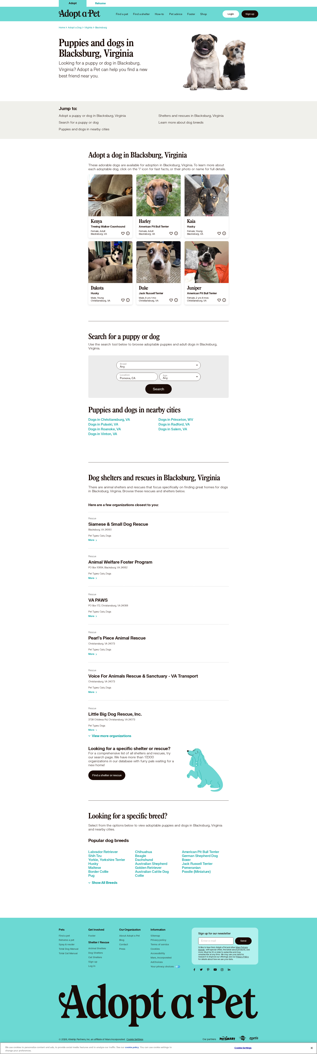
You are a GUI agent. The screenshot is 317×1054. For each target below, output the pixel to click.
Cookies (155, 948)
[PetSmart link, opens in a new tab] (227, 1038)
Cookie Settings (134, 1039)
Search (158, 389)
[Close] (311, 1048)
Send (243, 940)
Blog (121, 940)
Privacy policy (158, 940)
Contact (123, 944)
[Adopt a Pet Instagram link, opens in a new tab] (222, 969)
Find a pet (64, 935)
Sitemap (155, 935)
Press (122, 948)
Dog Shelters (95, 952)
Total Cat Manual (68, 953)
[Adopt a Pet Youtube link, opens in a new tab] (215, 969)
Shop (203, 13)
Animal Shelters (97, 948)
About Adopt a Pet (129, 935)
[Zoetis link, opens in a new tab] (253, 1038)
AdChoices (157, 962)
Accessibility (158, 953)
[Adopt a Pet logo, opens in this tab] (158, 1008)
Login (231, 14)
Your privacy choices (162, 966)
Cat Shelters (95, 957)
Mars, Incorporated (161, 957)
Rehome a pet (66, 940)
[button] (123, 233)
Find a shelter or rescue (106, 775)
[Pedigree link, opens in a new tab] (242, 1038)
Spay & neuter (66, 944)
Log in (91, 966)
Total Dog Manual (68, 948)
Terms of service (160, 944)
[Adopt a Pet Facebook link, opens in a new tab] (195, 969)
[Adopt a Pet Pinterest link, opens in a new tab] (209, 969)
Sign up (250, 14)
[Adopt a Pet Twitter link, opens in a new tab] (202, 969)
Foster (191, 13)
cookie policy (132, 1047)
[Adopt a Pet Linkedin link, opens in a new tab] (229, 969)
